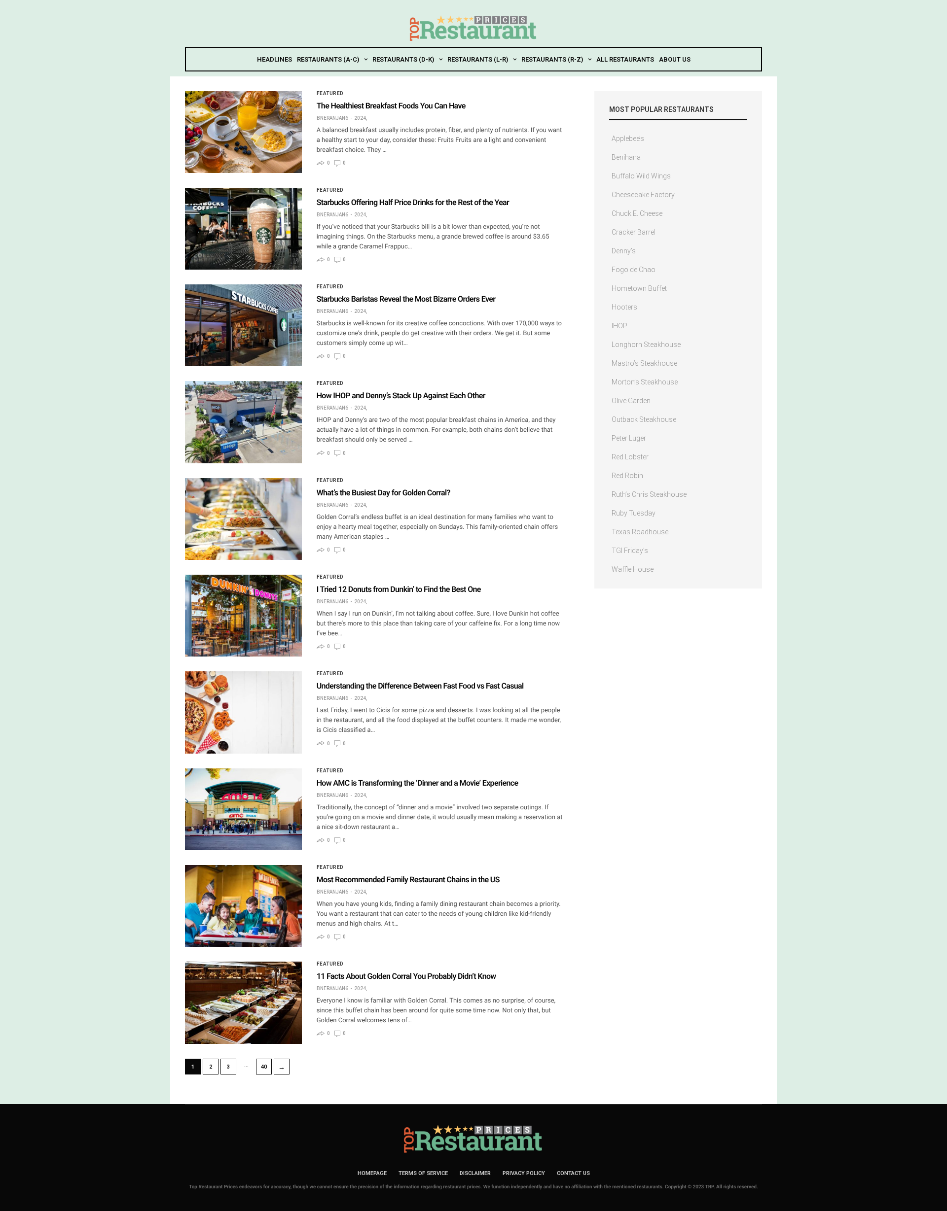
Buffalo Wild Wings (641, 176)
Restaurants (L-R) (477, 59)
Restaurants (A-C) (328, 59)
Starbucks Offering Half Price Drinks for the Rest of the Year (413, 202)
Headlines (274, 59)
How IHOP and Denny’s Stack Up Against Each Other (401, 395)
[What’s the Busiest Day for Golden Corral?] (243, 519)
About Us (675, 59)
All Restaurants (625, 59)
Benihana (626, 157)
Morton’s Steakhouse (645, 382)
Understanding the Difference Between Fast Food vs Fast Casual (420, 686)
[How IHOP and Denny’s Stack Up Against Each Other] (243, 422)
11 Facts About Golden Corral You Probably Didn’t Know (406, 976)
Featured (330, 93)
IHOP (619, 326)
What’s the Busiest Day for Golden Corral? (383, 492)
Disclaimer (475, 1173)
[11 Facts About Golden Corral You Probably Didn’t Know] (243, 1002)
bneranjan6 (332, 118)
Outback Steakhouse (644, 419)
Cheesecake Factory (643, 195)
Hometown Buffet (639, 288)
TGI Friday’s (630, 550)
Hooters (624, 307)
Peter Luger (629, 438)
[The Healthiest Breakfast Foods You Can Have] (243, 132)
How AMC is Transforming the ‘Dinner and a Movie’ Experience (417, 783)
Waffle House (633, 569)
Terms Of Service (423, 1173)
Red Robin (627, 476)
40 (264, 1067)
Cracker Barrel (634, 232)
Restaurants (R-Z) (552, 59)
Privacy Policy (524, 1173)
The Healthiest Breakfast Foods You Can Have (391, 105)
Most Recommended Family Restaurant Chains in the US (408, 879)
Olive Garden (631, 401)
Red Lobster (630, 457)
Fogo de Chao (634, 270)
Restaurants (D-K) (403, 59)
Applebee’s (628, 138)
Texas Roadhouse (640, 532)
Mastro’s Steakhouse (644, 363)
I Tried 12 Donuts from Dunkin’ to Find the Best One (399, 589)
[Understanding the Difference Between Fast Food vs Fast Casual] (243, 712)
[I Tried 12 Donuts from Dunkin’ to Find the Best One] (243, 616)
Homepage (372, 1173)
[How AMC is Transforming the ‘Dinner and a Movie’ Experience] (243, 809)
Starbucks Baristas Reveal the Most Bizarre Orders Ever (406, 299)
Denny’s (624, 251)
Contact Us (573, 1173)
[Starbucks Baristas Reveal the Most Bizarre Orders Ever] (243, 325)
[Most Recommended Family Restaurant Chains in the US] (243, 906)
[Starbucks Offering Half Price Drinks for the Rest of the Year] (243, 229)
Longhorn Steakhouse (646, 344)
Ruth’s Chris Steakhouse (649, 494)
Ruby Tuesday (634, 513)
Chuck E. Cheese (637, 213)
